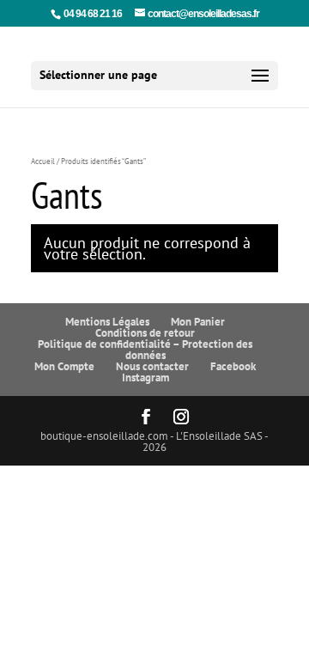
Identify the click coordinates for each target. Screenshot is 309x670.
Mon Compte (64, 366)
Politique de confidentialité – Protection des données (145, 349)
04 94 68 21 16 (93, 14)
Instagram (145, 377)
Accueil (43, 161)
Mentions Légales (107, 321)
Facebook (233, 366)
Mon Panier (198, 321)
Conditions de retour (145, 333)
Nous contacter (152, 366)
